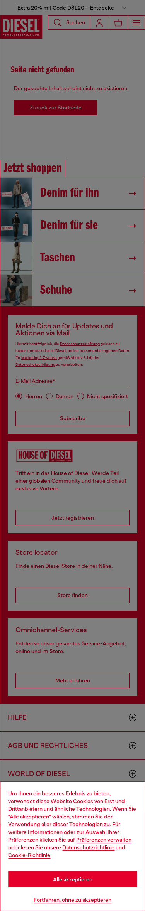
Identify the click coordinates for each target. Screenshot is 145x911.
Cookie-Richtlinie (29, 855)
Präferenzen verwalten (103, 840)
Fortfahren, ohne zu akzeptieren (72, 900)
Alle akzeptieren (72, 879)
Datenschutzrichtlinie (88, 847)
